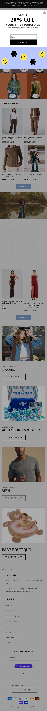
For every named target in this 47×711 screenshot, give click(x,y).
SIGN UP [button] (23, 42)
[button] (44, 12)
